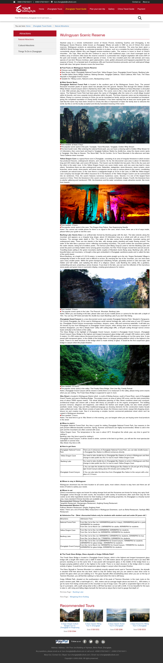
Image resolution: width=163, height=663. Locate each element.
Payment (141, 9)
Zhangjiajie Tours (54, 9)
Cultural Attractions (26, 45)
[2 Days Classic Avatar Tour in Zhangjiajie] (116, 615)
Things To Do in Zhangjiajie (30, 51)
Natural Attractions (62, 26)
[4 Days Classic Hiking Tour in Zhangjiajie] (93, 615)
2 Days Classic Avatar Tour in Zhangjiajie (116, 625)
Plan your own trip (97, 9)
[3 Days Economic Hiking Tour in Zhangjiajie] (140, 615)
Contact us (136, 2)
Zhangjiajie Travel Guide (76, 9)
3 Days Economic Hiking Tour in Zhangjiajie (140, 625)
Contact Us (56, 654)
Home (41, 9)
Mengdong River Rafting (79, 597)
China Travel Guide (126, 9)
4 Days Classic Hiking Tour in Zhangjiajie (93, 625)
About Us (47, 654)
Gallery (111, 9)
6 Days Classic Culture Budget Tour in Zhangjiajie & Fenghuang (69, 626)
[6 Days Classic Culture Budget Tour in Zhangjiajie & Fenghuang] (70, 615)
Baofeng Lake (78, 592)
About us (146, 2)
